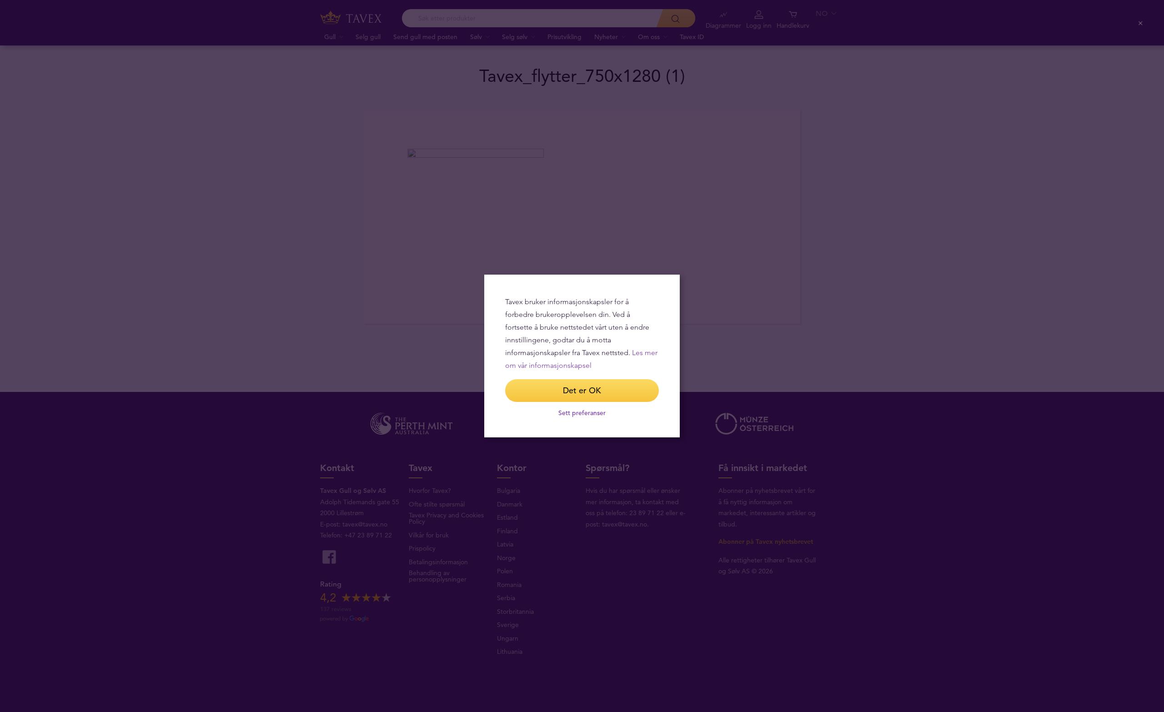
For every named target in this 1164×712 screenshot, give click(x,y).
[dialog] (582, 356)
